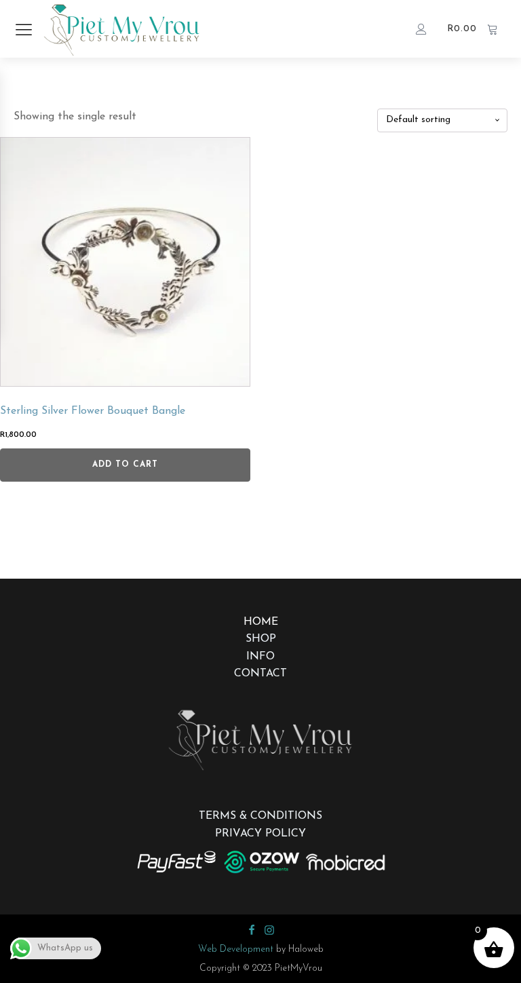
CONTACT (260, 673)
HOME (261, 622)
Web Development (235, 949)
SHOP (261, 639)
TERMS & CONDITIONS (260, 816)
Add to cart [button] (125, 465)
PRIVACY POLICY (260, 833)
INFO (260, 656)
